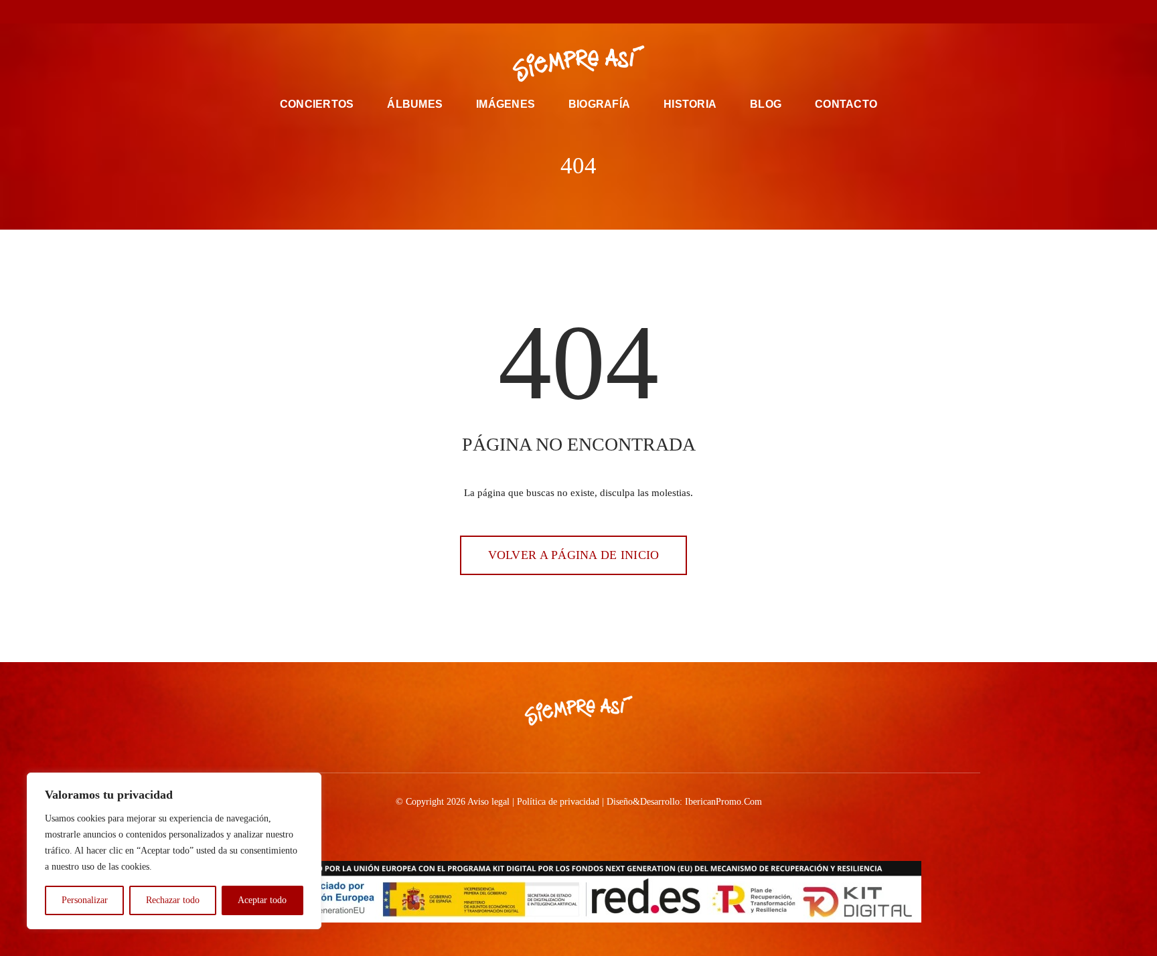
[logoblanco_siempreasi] (578, 48)
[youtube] (611, 12)
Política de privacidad (558, 802)
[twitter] (546, 12)
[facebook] (525, 12)
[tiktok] (589, 12)
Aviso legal (488, 802)
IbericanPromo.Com (723, 802)
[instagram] (568, 12)
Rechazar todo (173, 900)
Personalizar (85, 900)
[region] (174, 851)
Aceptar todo (262, 900)
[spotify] (632, 12)
